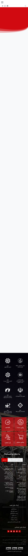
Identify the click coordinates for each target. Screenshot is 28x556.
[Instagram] (5, 6)
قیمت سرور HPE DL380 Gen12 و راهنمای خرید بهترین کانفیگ (21, 478)
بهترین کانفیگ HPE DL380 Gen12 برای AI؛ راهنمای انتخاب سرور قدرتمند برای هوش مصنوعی (21, 491)
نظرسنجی (7, 427)
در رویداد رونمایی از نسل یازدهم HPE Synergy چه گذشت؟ (8, 483)
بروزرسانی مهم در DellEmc (9, 491)
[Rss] (8, 531)
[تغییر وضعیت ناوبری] (2, 2)
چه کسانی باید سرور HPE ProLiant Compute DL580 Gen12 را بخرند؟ (21, 484)
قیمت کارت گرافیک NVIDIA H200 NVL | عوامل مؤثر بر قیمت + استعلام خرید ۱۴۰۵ (21, 498)
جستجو (4, 460)
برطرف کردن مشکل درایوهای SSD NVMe (8, 469)
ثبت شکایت (8, 443)
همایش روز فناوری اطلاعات (9, 487)
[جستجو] (25, 6)
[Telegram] (2, 6)
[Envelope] (11, 531)
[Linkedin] (17, 531)
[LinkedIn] (7, 6)
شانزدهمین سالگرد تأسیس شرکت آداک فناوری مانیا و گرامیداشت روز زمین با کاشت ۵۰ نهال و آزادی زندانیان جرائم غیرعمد (8, 476)
